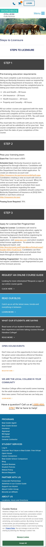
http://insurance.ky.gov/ (10, 197)
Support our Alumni (10, 486)
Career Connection (9, 456)
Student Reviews (8, 464)
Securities (6, 436)
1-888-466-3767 (14, 3)
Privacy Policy (10, 528)
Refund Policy (7, 469)
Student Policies (8, 467)
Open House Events (13, 345)
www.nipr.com (21, 240)
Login (29, 3)
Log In (4, 447)
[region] (23, 524)
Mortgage (6, 434)
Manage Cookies (23, 537)
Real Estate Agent (9, 423)
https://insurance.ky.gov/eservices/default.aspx (20, 175)
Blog (4, 461)
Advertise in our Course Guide (14, 483)
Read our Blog (11, 298)
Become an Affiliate (10, 492)
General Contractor (9, 439)
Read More (7, 337)
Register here (7, 371)
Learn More (8, 312)
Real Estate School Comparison (15, 458)
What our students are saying (20, 320)
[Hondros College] (13, 13)
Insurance (6, 428)
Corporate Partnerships (11, 481)
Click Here (7, 288)
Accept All (23, 543)
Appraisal (6, 431)
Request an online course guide (22, 275)
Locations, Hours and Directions (15, 500)
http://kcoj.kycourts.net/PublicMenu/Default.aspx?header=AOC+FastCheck (21, 248)
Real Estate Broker (9, 425)
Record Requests (9, 472)
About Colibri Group (10, 489)
